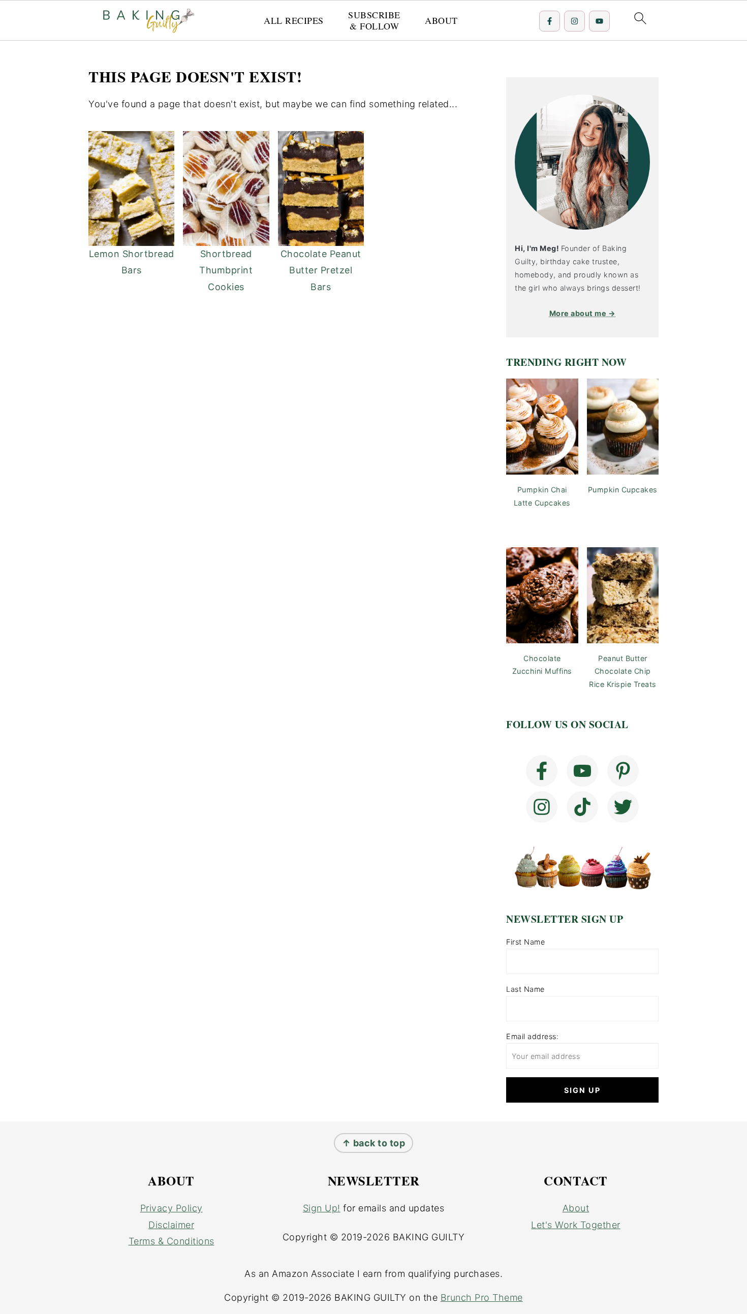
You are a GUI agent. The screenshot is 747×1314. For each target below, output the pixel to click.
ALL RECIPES (294, 20)
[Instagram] (574, 21)
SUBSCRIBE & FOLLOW (374, 21)
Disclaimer (171, 1224)
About (576, 1208)
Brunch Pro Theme (482, 1297)
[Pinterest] (623, 771)
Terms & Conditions (171, 1241)
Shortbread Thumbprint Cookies (226, 270)
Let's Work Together (575, 1224)
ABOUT (441, 20)
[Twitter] (623, 807)
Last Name (525, 989)
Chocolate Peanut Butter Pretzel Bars (321, 270)
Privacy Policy (171, 1208)
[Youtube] (599, 21)
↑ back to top (374, 1143)
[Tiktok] (582, 807)
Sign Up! (321, 1208)
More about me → (582, 313)
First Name (525, 941)
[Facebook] (549, 21)
